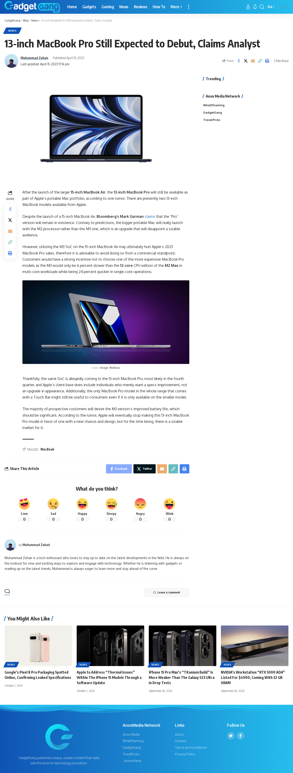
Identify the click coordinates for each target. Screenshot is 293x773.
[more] (188, 7)
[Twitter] (231, 736)
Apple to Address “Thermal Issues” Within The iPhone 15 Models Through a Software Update (109, 677)
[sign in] (248, 7)
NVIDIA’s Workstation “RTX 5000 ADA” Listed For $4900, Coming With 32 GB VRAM (253, 677)
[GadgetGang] (32, 7)
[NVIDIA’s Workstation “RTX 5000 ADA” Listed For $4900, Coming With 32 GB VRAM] (254, 646)
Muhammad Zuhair (35, 58)
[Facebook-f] (240, 736)
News (12, 30)
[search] (262, 7)
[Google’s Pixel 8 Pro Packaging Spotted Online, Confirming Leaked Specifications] (38, 646)
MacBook (47, 449)
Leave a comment (168, 592)
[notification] (255, 6)
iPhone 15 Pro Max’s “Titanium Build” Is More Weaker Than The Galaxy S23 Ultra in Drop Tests (181, 677)
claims (150, 216)
